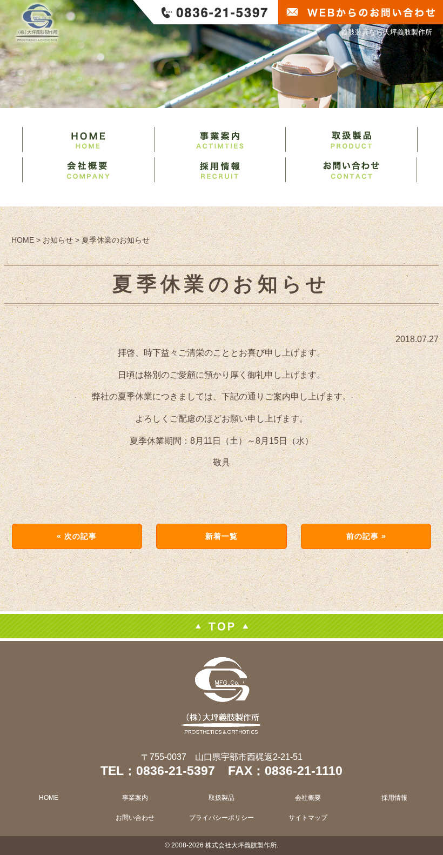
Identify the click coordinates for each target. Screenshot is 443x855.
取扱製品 (221, 797)
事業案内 (135, 797)
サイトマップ (307, 817)
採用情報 (394, 797)
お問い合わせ (135, 817)
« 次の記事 (77, 536)
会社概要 (308, 797)
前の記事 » (366, 536)
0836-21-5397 (175, 771)
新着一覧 (221, 536)
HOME (48, 797)
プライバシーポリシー (221, 817)
